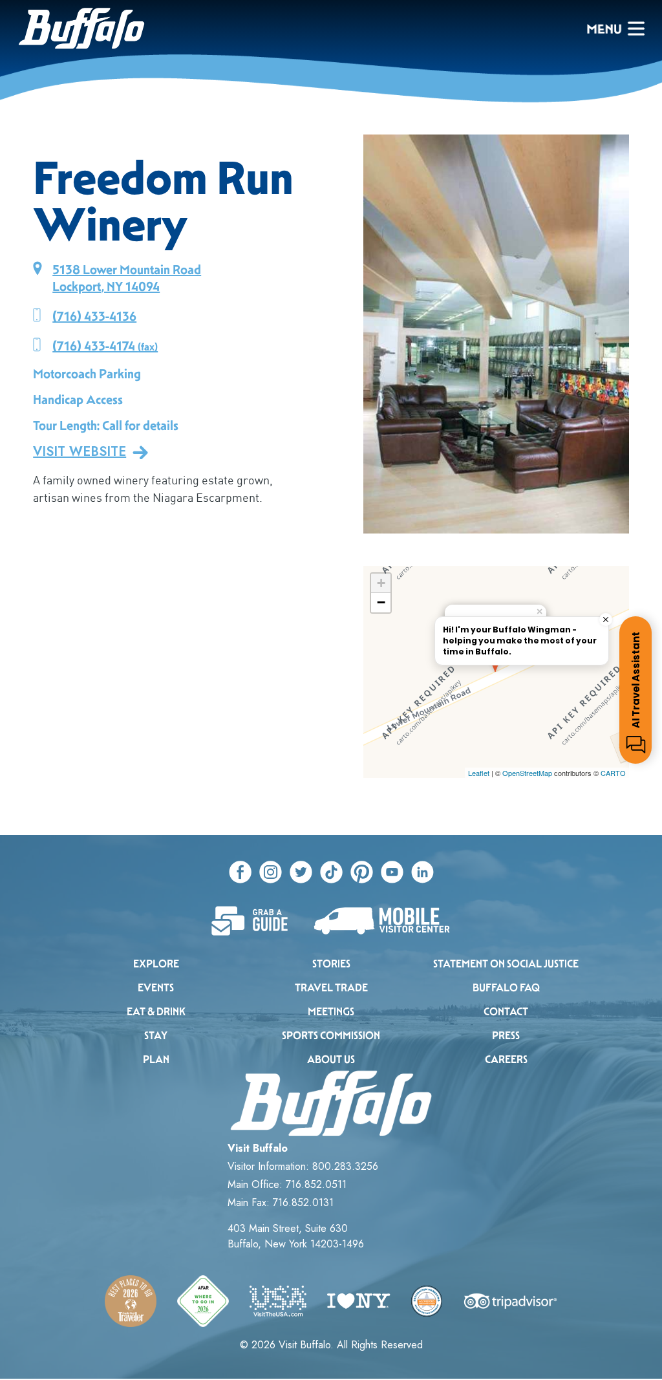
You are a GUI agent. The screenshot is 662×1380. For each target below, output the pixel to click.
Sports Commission (331, 1035)
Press (506, 1035)
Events (156, 988)
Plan (156, 1059)
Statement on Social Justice (506, 964)
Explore (156, 964)
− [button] (381, 602)
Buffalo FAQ (506, 988)
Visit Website (79, 452)
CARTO (613, 773)
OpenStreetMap (527, 773)
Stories (331, 964)
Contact (506, 1012)
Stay (155, 1035)
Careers (506, 1059)
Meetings (331, 1012)
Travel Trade (331, 988)
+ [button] (381, 583)
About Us (331, 1059)
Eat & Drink (156, 1012)
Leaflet (478, 773)
